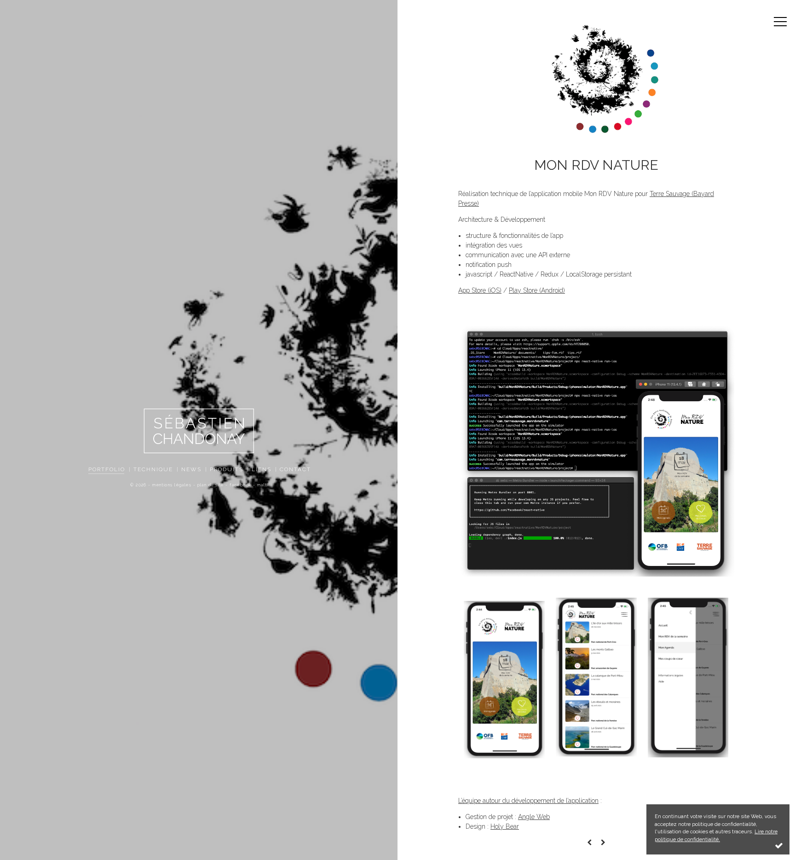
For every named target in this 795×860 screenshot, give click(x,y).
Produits (226, 469)
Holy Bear (504, 826)
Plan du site (210, 485)
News (191, 469)
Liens (261, 469)
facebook (241, 485)
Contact (295, 469)
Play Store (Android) (537, 290)
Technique (153, 469)
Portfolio (106, 469)
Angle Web (534, 816)
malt (262, 485)
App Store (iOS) (479, 290)
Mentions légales (171, 485)
